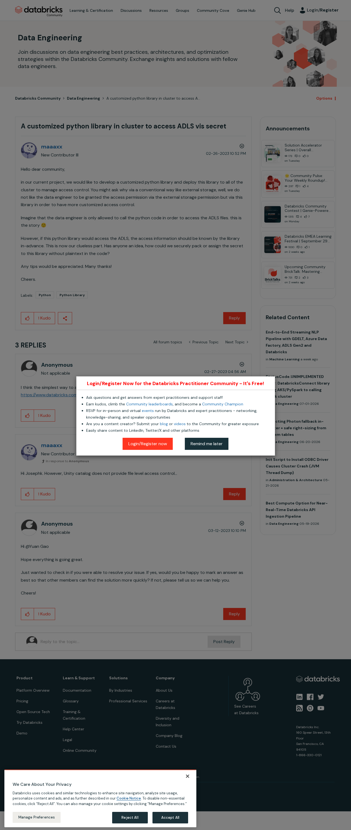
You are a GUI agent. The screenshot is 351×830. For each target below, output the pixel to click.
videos (180, 423)
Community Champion (222, 404)
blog (164, 423)
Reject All (129, 817)
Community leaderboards (149, 404)
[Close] (188, 776)
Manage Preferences (36, 817)
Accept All (170, 817)
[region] (100, 798)
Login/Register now (147, 444)
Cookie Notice (129, 798)
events (148, 410)
